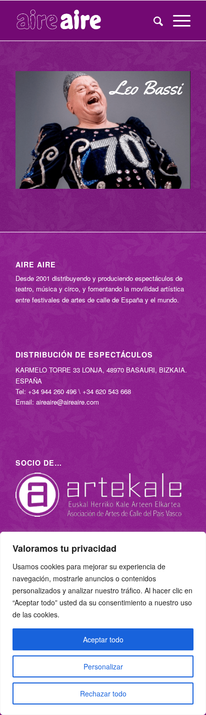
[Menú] (176, 21)
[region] (103, 623)
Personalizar (103, 666)
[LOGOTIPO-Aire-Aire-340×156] (86, 21)
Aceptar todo (103, 639)
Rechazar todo (103, 693)
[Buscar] (153, 21)
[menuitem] (153, 21)
